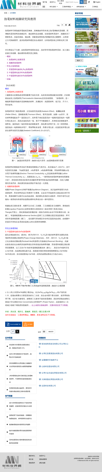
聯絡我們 (51, 331)
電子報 (45, 2)
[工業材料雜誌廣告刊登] (87, 125)
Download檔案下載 (15, 324)
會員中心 (53, 2)
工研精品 (95, 6)
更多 (78, 60)
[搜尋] (81, 2)
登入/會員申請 (60, 2)
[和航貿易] (87, 70)
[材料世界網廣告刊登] (87, 120)
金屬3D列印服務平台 (49, 360)
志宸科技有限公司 (48, 385)
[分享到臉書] (13, 331)
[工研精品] (87, 84)
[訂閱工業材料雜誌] (87, 130)
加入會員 (29, 324)
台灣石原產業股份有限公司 (52, 353)
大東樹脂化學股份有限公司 (52, 379)
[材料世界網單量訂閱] (87, 111)
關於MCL (32, 456)
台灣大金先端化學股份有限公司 (54, 373)
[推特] (17, 331)
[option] (87, 71)
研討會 (31, 459)
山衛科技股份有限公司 (50, 366)
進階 (85, 2)
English (98, 2)
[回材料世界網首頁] (20, 4)
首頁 (5, 13)
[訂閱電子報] (87, 97)
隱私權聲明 (43, 459)
